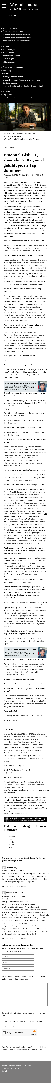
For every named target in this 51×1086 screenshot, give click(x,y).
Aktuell (6, 46)
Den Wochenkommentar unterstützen (19, 98)
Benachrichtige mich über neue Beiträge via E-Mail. (23, 1021)
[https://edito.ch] (25, 386)
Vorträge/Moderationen (13, 76)
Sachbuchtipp (9, 49)
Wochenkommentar (11, 28)
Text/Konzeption (10, 83)
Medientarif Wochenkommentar (16, 41)
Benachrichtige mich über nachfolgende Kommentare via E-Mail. (24, 1014)
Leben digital (8, 59)
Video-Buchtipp (10, 52)
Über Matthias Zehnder (13, 67)
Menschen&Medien (11, 55)
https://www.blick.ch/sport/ (14, 765)
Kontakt (6, 91)
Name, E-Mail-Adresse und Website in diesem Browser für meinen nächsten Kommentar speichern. (23, 977)
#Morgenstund (9, 62)
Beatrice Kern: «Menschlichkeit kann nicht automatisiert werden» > (19, 135)
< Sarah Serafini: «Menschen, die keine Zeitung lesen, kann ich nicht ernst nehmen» (23, 140)
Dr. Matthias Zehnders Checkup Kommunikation (24, 86)
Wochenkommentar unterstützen (17, 38)
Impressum (7, 94)
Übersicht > (9, 147)
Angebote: (5, 73)
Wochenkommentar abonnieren (16, 34)
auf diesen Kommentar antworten (14, 886)
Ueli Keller (10, 867)
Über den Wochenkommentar (15, 31)
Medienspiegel (9, 70)
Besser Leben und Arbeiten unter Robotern (21, 80)
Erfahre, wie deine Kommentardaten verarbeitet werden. (23, 1049)
